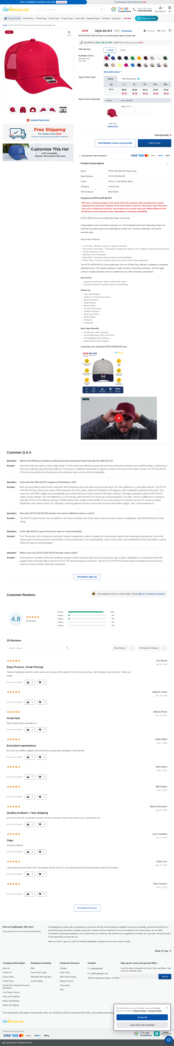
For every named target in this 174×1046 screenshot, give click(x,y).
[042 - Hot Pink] (126, 65)
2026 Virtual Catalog (68, 977)
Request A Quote (66, 981)
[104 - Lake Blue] (133, 65)
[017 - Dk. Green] (165, 58)
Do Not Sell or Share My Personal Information (16, 986)
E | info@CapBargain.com (98, 974)
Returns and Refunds (11, 1001)
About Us (6, 968)
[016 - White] (159, 58)
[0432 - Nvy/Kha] (165, 65)
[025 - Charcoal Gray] (107, 65)
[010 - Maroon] (146, 58)
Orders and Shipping (11, 1005)
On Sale (127, 18)
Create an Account (156, 594)
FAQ (61, 990)
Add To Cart (154, 143)
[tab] (110, 79)
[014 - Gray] (152, 58)
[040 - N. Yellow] (120, 65)
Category (63, 968)
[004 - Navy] (126, 58)
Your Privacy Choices (11, 992)
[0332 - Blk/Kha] (152, 65)
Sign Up (165, 977)
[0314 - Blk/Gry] (146, 65)
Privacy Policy (8, 977)
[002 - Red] (107, 58)
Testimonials (65, 985)
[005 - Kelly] (133, 58)
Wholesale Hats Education (41, 977)
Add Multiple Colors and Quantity (115, 143)
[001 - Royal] (113, 58)
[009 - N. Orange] (139, 58)
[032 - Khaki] (113, 65)
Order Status (65, 972)
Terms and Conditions (11, 997)
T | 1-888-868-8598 (95, 969)
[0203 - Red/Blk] (139, 65)
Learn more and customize (142, 1025)
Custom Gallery (37, 981)
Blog (32, 968)
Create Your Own (148, 18)
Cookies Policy (155, 1011)
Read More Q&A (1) (87, 577)
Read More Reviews (87, 908)
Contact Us (7, 972)
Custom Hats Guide (38, 972)
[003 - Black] (120, 58)
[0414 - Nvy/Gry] (159, 65)
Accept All (142, 1017)
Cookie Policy (8, 981)
